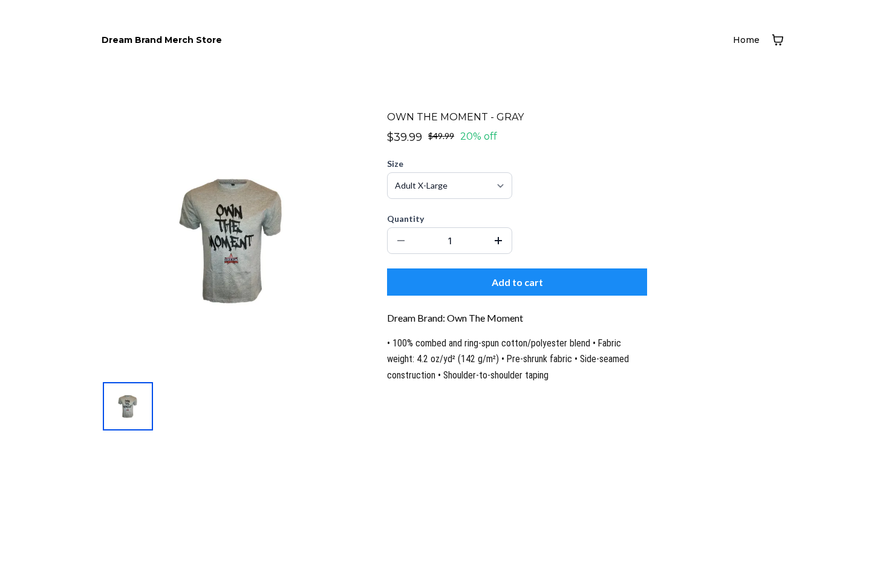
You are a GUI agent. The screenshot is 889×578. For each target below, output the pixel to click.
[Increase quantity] (498, 240)
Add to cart (517, 282)
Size (395, 163)
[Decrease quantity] (401, 240)
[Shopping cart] (778, 40)
